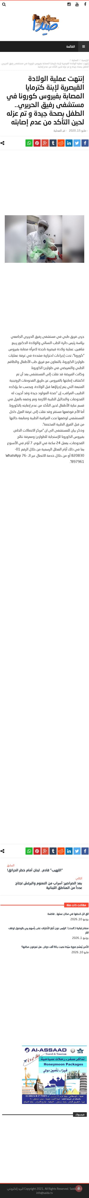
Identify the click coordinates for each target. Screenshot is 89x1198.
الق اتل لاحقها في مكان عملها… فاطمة (68, 913)
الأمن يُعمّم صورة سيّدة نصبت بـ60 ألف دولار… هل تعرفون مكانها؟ (55, 946)
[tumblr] (53, 143)
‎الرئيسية (85, 60)
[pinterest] (37, 143)
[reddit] (61, 143)
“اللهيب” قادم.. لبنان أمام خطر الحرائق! (35, 868)
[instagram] (69, 4)
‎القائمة (70, 46)
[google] (45, 143)
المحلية (75, 60)
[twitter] (77, 143)
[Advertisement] (44, 184)
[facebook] (85, 143)
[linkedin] (69, 143)
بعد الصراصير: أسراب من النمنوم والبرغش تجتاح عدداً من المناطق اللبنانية (48, 883)
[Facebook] (85, 4)
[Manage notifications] (78, 1188)
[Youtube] (77, 4)
